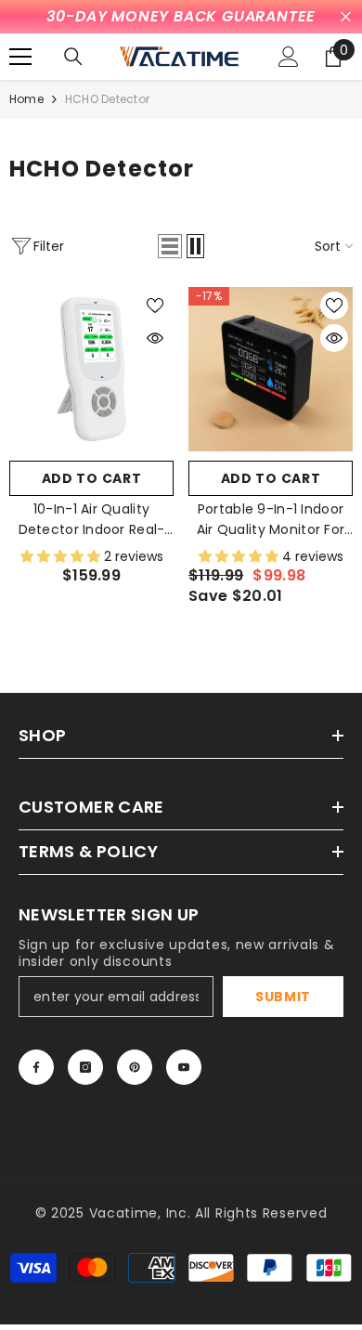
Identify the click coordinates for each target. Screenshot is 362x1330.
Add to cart (92, 478)
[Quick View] (155, 338)
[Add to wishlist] (155, 305)
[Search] (73, 57)
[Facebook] (36, 1067)
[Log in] (288, 56)
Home (26, 99)
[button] (170, 246)
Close (346, 17)
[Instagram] (85, 1067)
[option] (181, 16)
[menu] (20, 57)
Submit (283, 996)
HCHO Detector (107, 99)
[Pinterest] (134, 1067)
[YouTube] (183, 1067)
